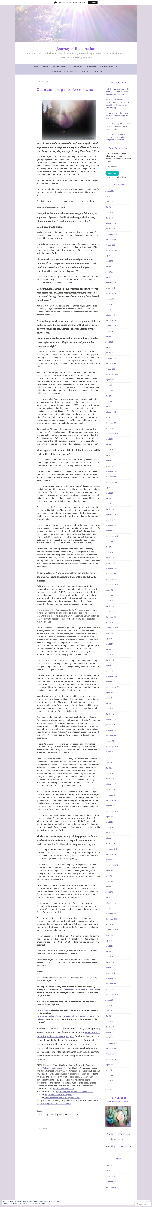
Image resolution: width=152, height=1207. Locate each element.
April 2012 (109, 957)
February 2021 (110, 461)
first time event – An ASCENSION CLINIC (76, 989)
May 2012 (108, 951)
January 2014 (110, 843)
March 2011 (109, 1027)
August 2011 (109, 1000)
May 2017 (108, 649)
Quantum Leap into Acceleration (66, 89)
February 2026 (110, 223)
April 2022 (109, 401)
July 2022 (108, 385)
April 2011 (109, 1022)
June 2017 (109, 644)
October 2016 (110, 682)
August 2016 (109, 693)
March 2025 (109, 277)
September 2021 (111, 434)
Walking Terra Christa (118, 1134)
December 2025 (111, 234)
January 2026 (110, 229)
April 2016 (109, 709)
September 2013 (111, 865)
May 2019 (108, 547)
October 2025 (110, 245)
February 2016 (110, 719)
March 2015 (109, 779)
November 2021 (111, 423)
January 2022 (110, 418)
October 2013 (110, 860)
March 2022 (109, 407)
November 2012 (111, 919)
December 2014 (111, 795)
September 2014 (111, 811)
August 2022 (109, 380)
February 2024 (110, 315)
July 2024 (108, 304)
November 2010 (111, 1049)
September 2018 (111, 585)
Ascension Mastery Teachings (91, 72)
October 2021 (110, 428)
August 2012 (109, 935)
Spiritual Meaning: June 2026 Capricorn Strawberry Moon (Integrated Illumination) (116, 137)
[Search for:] (118, 1090)
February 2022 (110, 412)
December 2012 (111, 914)
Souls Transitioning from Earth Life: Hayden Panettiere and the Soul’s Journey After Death (117, 91)
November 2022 (111, 364)
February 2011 (110, 1032)
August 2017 (109, 633)
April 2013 (109, 892)
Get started (92, 2)
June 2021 (109, 439)
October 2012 (110, 924)
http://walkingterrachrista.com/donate (54, 1104)
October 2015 (110, 741)
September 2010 (111, 1059)
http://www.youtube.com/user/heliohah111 (74, 1092)
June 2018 (109, 595)
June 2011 (109, 1011)
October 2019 (110, 531)
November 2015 (111, 736)
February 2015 (110, 784)
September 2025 (111, 250)
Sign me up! (112, 173)
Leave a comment (43, 1129)
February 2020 (110, 515)
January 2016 (110, 725)
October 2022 (110, 369)
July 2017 (108, 639)
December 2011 (111, 978)
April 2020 (109, 504)
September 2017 (111, 628)
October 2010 (110, 1054)
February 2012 (110, 968)
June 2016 (109, 698)
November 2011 (111, 984)
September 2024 (111, 293)
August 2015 (109, 752)
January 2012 (110, 973)
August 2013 (109, 870)
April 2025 (109, 272)
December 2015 (111, 730)
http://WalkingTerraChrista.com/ (51, 1068)
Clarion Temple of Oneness (84, 66)
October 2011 (110, 989)
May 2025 (108, 266)
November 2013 (111, 854)
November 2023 (111, 320)
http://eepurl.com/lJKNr (63, 1089)
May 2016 (108, 703)
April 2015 (109, 773)
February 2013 (110, 903)
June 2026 (109, 202)
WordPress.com (111, 1187)
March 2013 (109, 897)
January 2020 (110, 520)
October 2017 (110, 622)
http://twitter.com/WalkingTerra (58, 1095)
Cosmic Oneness (60, 66)
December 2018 (111, 569)
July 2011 (108, 1005)
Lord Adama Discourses (62, 72)
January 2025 (110, 288)
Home (36, 66)
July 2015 (108, 757)
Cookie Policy (41, 1203)
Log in (107, 1171)
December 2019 (111, 525)
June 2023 (109, 331)
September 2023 (111, 326)
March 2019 (109, 558)
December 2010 (111, 1043)
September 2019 (111, 536)
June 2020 (109, 493)
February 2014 (110, 838)
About (46, 66)
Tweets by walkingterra (114, 1139)
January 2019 (110, 563)
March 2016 (109, 714)
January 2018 (110, 612)
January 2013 (110, 908)
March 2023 (109, 347)
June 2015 (109, 763)
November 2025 (111, 239)
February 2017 (110, 666)
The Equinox (43, 1010)
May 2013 (108, 887)
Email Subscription (118, 148)
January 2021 (110, 466)
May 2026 (109, 207)
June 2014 (109, 822)
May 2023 (108, 337)
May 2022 (108, 396)
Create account (111, 1165)
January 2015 (110, 790)
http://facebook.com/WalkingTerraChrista (62, 1098)
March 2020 (109, 509)
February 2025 (110, 283)
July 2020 (108, 488)
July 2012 (108, 941)
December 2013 (111, 849)
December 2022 (111, 358)
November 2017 (111, 617)
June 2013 (109, 881)
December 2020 (111, 471)
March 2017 (109, 660)
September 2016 (111, 687)
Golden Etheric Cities (109, 66)
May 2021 (108, 444)
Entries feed (110, 1176)
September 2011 (111, 995)
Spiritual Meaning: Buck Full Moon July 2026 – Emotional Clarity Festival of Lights (118, 126)
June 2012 (109, 946)
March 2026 (109, 218)
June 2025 (109, 261)
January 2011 (110, 1038)
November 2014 (111, 800)
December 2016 (111, 676)
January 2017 (110, 671)
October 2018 (110, 579)
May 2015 (108, 768)
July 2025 (108, 256)
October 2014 (110, 806)
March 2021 (109, 455)
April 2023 (109, 342)
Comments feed (111, 1182)
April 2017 (109, 655)
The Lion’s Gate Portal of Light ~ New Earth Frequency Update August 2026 (117, 115)
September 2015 (111, 746)
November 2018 (111, 574)
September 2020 (111, 482)
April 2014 (109, 827)
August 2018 (109, 590)
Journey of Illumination (76, 48)
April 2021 (109, 450)
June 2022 (109, 391)
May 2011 (108, 1016)
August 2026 (110, 191)
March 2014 (109, 833)
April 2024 (109, 310)
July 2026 (108, 196)
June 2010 (109, 1075)
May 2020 (109, 498)
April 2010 (109, 1081)
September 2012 (111, 930)
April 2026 (109, 213)
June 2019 (109, 542)
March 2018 (109, 606)
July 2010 (108, 1070)
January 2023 (110, 353)
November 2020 (111, 477)
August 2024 (110, 299)
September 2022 (111, 374)
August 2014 (109, 817)
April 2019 (109, 552)
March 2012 (109, 962)
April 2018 (109, 601)
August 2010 (109, 1065)
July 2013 (108, 876)
